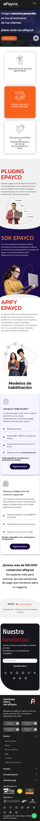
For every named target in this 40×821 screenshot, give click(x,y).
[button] (20, 736)
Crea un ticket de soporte (9, 729)
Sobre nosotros (11, 741)
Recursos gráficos (11, 749)
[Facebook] (5, 673)
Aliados (7, 745)
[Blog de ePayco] (26, 678)
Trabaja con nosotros (13, 762)
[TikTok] (14, 678)
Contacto (8, 758)
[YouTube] (28, 673)
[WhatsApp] (20, 678)
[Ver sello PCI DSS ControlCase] (29, 791)
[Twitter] (11, 673)
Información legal (9, 780)
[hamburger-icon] (34, 3)
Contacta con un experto (28, 723)
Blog (6, 754)
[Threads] (34, 673)
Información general (10, 774)
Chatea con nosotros (9, 723)
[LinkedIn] (23, 673)
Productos (6, 769)
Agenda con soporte (27, 729)
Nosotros (6, 736)
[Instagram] (17, 673)
